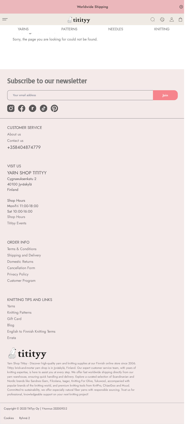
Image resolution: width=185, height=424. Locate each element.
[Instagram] (10, 108)
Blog (10, 325)
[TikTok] (43, 108)
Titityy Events (16, 223)
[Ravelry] (32, 108)
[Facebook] (21, 108)
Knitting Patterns (19, 312)
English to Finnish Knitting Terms (31, 331)
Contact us (15, 140)
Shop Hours (16, 216)
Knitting (161, 29)
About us (14, 134)
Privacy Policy (17, 274)
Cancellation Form (21, 267)
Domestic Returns (20, 261)
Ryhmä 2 (24, 418)
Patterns (69, 29)
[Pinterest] (54, 108)
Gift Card (14, 318)
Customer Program (21, 280)
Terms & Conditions (21, 248)
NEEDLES (115, 29)
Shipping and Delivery (24, 255)
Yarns (11, 306)
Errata (11, 337)
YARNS (23, 29)
